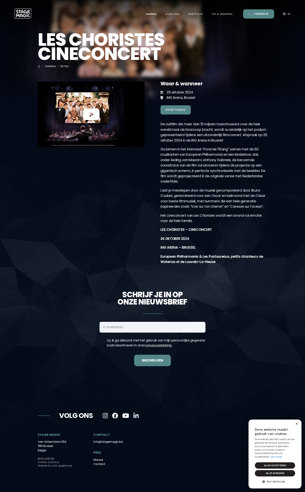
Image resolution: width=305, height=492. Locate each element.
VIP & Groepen (222, 14)
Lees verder (276, 456)
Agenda (50, 66)
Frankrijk (261, 13)
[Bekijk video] (91, 114)
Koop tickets (176, 110)
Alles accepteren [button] (275, 465)
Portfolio (195, 14)
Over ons (173, 14)
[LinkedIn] (136, 416)
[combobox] (289, 424)
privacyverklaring (159, 345)
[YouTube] (125, 416)
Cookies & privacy (48, 462)
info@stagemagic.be (108, 442)
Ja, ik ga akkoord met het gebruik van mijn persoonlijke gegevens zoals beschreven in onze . (156, 342)
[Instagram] (105, 416)
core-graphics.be (62, 465)
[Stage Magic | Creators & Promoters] (23, 13)
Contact (99, 464)
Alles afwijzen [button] (275, 473)
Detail (64, 66)
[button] (275, 482)
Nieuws (98, 460)
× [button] (296, 424)
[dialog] (275, 454)
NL (289, 13)
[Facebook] (115, 416)
